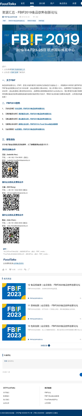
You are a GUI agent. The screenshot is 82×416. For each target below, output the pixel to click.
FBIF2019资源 (32, 21)
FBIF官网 (14, 72)
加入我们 (6, 399)
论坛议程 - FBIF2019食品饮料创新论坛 (30, 108)
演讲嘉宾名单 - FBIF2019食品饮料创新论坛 (34, 113)
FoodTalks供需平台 (51, 399)
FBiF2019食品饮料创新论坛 (17, 21)
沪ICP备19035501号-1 (23, 413)
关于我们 (6, 392)
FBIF (4, 21)
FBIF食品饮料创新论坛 (36, 298)
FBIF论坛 (48, 392)
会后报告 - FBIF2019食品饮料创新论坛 (30, 129)
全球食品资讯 (18, 263)
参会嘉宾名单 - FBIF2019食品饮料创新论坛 (34, 119)
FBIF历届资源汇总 (18, 69)
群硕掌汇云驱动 (52, 413)
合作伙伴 (6, 403)
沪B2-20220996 (39, 413)
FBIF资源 (41, 21)
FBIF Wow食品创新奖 (52, 396)
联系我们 (6, 396)
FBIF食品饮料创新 (10, 17)
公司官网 (48, 403)
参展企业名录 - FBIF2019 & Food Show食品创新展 (38, 124)
